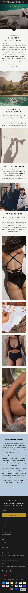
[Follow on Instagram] (6, 571)
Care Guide (4, 527)
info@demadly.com (14, 560)
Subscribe (14, 515)
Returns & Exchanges (6, 534)
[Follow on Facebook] (2, 571)
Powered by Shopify (19, 579)
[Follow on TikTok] (10, 571)
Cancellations (4, 529)
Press (3, 545)
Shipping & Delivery (6, 532)
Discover (14, 66)
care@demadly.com (14, 557)
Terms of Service (5, 547)
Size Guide (4, 542)
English (20, 575)
